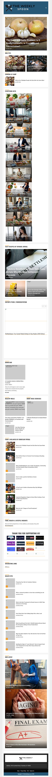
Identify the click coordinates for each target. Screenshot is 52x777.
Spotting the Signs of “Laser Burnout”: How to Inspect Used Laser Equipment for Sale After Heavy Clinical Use (10, 645)
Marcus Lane (10, 239)
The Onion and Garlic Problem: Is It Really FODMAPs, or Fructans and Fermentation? (26, 33)
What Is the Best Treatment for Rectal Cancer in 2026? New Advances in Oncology (10, 603)
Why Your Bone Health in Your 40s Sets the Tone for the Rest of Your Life (10, 635)
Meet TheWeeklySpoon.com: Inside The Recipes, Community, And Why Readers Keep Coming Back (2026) (10, 467)
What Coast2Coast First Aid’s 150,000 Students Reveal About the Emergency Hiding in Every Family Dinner (10, 624)
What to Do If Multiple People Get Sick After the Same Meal (9, 81)
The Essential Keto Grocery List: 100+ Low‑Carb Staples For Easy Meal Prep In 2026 (17, 206)
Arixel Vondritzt (9, 384)
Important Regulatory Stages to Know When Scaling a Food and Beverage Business (10, 498)
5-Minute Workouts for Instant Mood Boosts (37, 408)
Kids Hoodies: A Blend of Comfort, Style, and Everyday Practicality (14, 291)
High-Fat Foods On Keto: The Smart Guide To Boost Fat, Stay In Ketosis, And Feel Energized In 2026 (18, 162)
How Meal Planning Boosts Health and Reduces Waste (9, 429)
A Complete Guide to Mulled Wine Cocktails (15, 372)
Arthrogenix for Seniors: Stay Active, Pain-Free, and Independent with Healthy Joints (26, 704)
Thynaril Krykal (10, 277)
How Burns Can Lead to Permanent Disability (26, 674)
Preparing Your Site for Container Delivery (10, 583)
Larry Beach (9, 48)
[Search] (46, 8)
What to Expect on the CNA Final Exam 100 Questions (26, 733)
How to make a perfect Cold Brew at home (10, 477)
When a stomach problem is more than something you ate (10, 593)
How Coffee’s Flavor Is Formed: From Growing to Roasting (10, 456)
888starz (7, 567)
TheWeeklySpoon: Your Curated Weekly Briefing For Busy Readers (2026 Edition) (25, 334)
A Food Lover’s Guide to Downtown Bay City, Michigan (10, 488)
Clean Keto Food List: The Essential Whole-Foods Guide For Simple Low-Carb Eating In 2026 (18, 103)
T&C (28, 771)
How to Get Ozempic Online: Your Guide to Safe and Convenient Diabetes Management (37, 291)
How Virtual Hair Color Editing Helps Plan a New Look (10, 614)
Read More (7, 392)
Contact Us (32, 771)
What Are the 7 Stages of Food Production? (10, 509)
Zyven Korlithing (10, 687)
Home (18, 771)
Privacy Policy (23, 771)
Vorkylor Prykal (11, 106)
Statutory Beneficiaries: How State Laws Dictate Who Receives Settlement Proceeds (26, 264)
